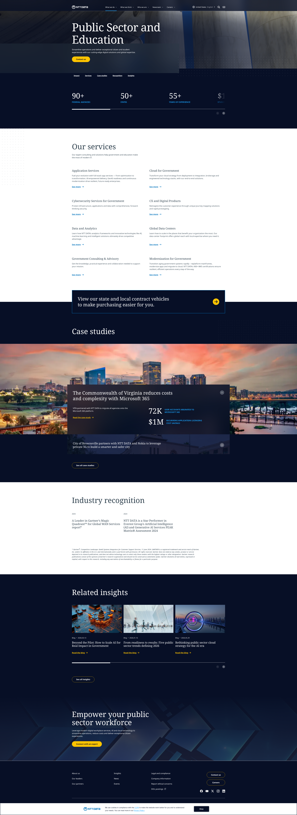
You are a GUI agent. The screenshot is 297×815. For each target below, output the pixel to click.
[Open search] (219, 7)
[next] (223, 113)
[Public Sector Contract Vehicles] (148, 301)
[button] (111, 7)
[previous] (217, 113)
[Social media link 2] (207, 791)
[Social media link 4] (218, 791)
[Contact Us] (224, 7)
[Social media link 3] (212, 791)
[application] (148, 809)
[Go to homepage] (80, 7)
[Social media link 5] (223, 791)
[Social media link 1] (201, 791)
